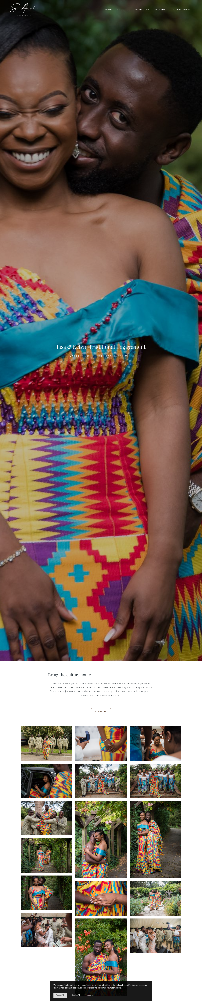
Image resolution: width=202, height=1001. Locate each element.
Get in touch (182, 9)
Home (109, 9)
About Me (123, 9)
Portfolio (142, 9)
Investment (161, 9)
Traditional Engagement (114, 356)
